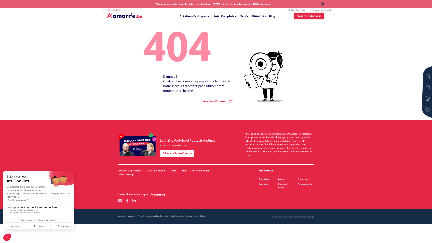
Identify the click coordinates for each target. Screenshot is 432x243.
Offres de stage (126, 174)
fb (127, 200)
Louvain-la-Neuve (284, 185)
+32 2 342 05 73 (113, 9)
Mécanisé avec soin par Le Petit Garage (292, 216)
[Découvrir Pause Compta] (137, 145)
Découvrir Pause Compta (177, 153)
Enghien (263, 183)
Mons (281, 179)
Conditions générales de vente (153, 216)
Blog (272, 16)
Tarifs (244, 16)
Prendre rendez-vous (308, 16)
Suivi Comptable (224, 16)
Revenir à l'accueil (213, 101)
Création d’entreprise (194, 16)
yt (120, 200)
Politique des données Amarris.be (188, 216)
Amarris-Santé (305, 183)
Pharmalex (303, 179)
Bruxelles (264, 179)
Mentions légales (126, 216)
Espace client (322, 10)
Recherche (298, 10)
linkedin (134, 200)
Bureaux (258, 16)
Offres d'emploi (200, 170)
